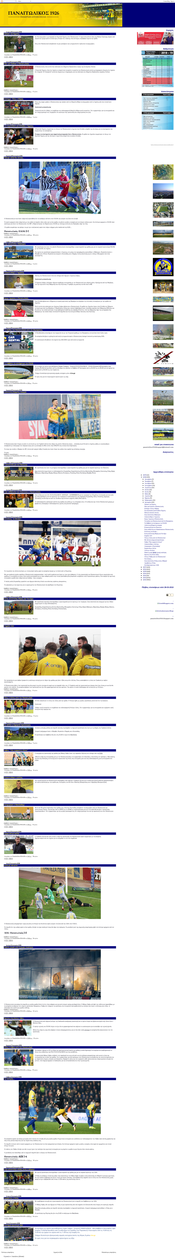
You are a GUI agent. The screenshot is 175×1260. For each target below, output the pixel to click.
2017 (144, 567)
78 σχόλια (35, 856)
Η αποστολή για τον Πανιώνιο (15, 465)
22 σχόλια (35, 1189)
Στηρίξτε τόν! (9, 626)
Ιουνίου (147, 492)
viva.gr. (72, 373)
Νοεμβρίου (148, 481)
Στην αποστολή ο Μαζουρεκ (15, 244)
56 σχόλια (35, 938)
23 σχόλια (35, 356)
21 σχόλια (34, 690)
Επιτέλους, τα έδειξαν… (13, 519)
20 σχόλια (35, 321)
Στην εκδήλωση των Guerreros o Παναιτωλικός (22, 492)
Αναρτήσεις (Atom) (17, 1256)
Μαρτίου (147, 498)
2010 (145, 580)
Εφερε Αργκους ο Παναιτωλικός (16, 298)
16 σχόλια (35, 148)
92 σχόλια (35, 456)
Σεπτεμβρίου (148, 485)
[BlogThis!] (7, 57)
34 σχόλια (35, 618)
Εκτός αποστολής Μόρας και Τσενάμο (18, 599)
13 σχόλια (34, 824)
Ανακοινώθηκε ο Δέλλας (13, 777)
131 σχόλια (35, 1160)
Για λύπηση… (9, 1079)
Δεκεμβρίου (148, 479)
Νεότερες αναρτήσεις (7, 1252)
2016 (145, 569)
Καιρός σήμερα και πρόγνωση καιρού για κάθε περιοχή (162, 144)
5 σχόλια (35, 743)
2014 (145, 573)
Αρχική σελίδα (57, 1252)
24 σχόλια (35, 1216)
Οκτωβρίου (148, 483)
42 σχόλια (35, 1245)
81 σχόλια (35, 590)
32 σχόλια (35, 1038)
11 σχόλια (35, 291)
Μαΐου (147, 494)
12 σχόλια (35, 483)
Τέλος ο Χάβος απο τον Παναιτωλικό (18, 1047)
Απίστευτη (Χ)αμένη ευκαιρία (15, 392)
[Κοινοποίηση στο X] (8, 57)
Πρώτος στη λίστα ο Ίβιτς (14, 1018)
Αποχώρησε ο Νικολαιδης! (14, 805)
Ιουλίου (147, 490)
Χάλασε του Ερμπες (11, 34)
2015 (144, 571)
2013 (144, 575)
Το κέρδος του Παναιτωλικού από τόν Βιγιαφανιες (23, 330)
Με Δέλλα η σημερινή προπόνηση (17, 725)
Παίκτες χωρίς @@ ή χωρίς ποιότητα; (18, 947)
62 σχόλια (35, 1011)
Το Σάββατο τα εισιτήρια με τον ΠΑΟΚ (18, 363)
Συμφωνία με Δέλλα (11, 833)
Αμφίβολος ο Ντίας (11, 1198)
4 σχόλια (35, 264)
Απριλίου (147, 496)
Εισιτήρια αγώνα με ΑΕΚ (13, 1225)
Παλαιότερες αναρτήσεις (109, 1252)
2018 (145, 477)
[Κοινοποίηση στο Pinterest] (12, 57)
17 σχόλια (34, 55)
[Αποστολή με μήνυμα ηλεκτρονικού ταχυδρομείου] (5, 57)
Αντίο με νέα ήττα (10, 865)
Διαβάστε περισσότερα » (11, 90)
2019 (145, 475)
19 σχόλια (35, 797)
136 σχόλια (35, 235)
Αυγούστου (148, 487)
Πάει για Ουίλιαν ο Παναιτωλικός (16, 64)
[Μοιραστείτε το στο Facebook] (10, 57)
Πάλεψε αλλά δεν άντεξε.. (14, 158)
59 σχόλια (35, 1070)
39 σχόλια (35, 510)
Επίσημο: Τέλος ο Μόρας (13, 99)
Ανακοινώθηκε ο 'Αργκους (14, 273)
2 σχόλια (35, 117)
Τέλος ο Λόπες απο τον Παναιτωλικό (18, 698)
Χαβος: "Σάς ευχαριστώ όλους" (16, 750)
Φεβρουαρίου (149, 500)
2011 (144, 578)
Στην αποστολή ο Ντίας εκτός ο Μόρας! (19, 1169)
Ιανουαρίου (148, 502)
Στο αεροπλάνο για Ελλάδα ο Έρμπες (18, 126)
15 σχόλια (34, 383)
